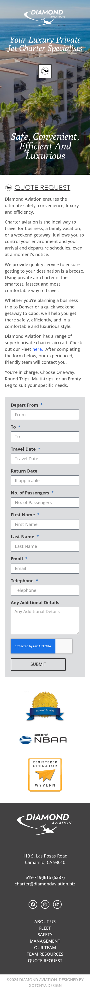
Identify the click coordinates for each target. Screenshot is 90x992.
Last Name (23, 536)
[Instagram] (45, 904)
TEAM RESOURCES (45, 954)
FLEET (45, 928)
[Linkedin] (57, 904)
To (14, 427)
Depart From (25, 405)
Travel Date (24, 449)
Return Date (24, 471)
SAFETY (45, 934)
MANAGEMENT (45, 941)
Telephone (23, 580)
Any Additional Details (35, 602)
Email (17, 559)
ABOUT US (45, 921)
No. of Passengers (30, 493)
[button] (45, 71)
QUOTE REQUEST (45, 960)
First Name (23, 515)
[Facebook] (33, 904)
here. (37, 349)
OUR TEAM (45, 947)
